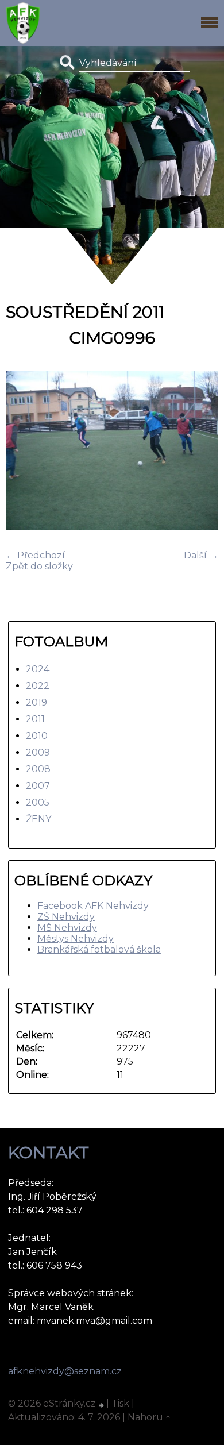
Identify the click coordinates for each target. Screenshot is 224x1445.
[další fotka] (200, 452)
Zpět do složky (39, 566)
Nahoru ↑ (149, 1417)
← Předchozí (35, 555)
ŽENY (38, 819)
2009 (38, 752)
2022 (37, 685)
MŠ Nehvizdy (67, 927)
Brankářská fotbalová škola (99, 949)
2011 (35, 719)
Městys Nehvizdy (75, 938)
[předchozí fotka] (24, 452)
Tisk (120, 1403)
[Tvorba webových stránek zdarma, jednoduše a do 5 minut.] (102, 1405)
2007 (38, 785)
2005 (37, 802)
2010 (37, 735)
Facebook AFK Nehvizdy (93, 905)
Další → (201, 555)
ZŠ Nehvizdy (66, 916)
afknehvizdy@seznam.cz (65, 1371)
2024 (37, 669)
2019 (36, 702)
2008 (38, 769)
